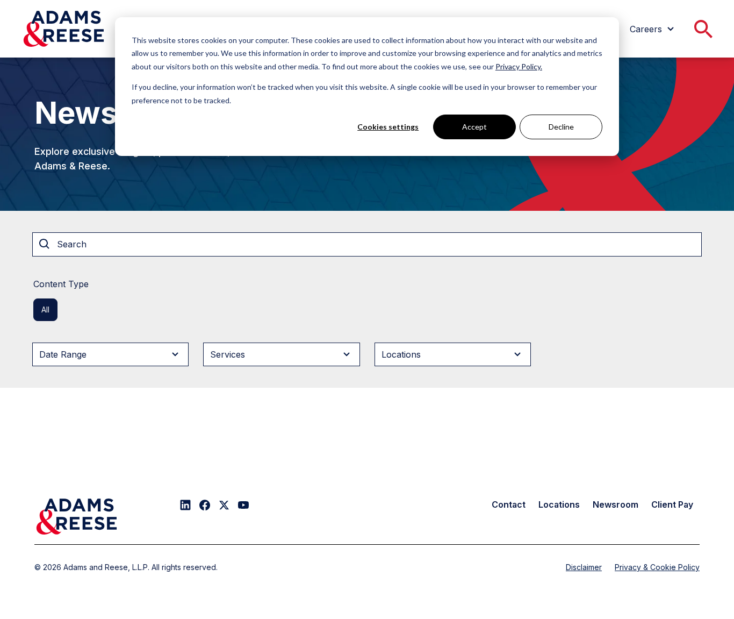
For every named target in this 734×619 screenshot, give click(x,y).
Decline (561, 126)
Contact (509, 504)
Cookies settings (388, 126)
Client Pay (672, 504)
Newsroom (615, 504)
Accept (474, 126)
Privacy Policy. (518, 66)
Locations (559, 504)
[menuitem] (653, 29)
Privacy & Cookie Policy (657, 567)
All (45, 309)
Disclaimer (584, 567)
